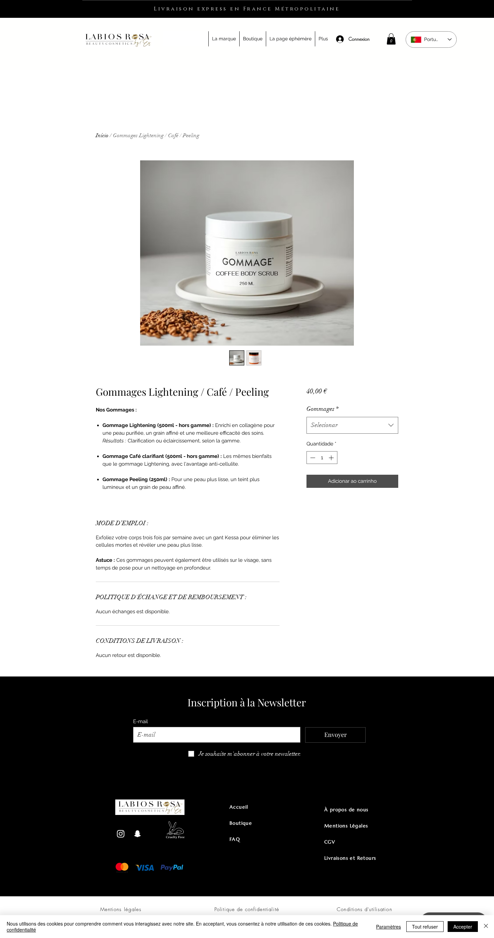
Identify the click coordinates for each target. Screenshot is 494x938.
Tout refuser (425, 926)
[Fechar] (486, 927)
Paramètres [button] (388, 926)
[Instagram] (121, 834)
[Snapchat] (137, 834)
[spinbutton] (321, 458)
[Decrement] (312, 458)
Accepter (462, 926)
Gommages (322, 409)
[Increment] (331, 458)
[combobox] (352, 425)
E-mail (140, 721)
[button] (223, 38)
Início (102, 135)
